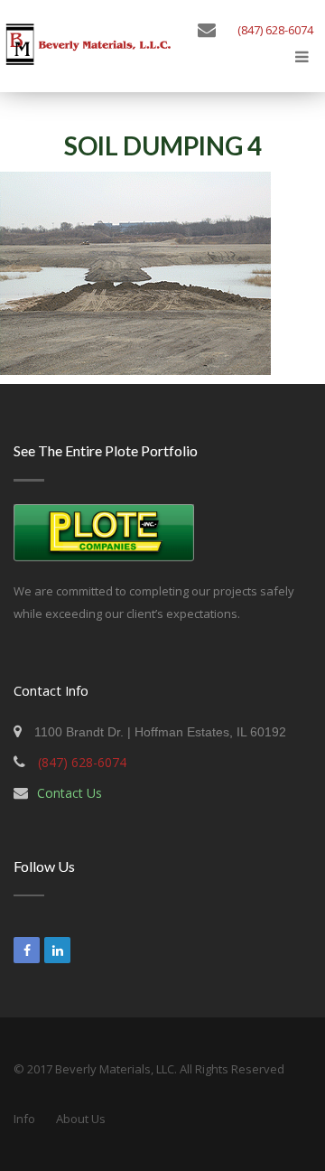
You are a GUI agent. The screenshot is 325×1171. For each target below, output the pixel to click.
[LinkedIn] (57, 950)
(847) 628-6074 (275, 30)
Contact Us (69, 792)
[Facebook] (27, 950)
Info (24, 1118)
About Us (81, 1118)
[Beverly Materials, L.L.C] (88, 50)
